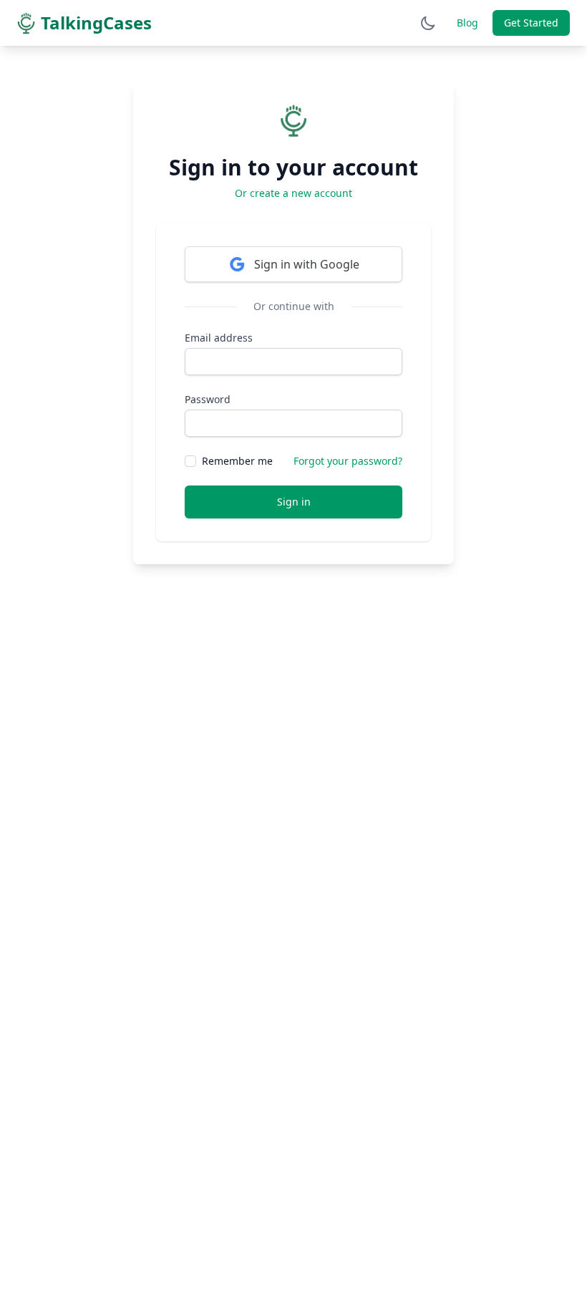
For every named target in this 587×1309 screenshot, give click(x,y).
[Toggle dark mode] (428, 23)
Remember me (237, 461)
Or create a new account (293, 193)
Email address (219, 337)
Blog (467, 22)
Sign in (294, 501)
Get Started (531, 22)
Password (208, 399)
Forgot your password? (348, 461)
